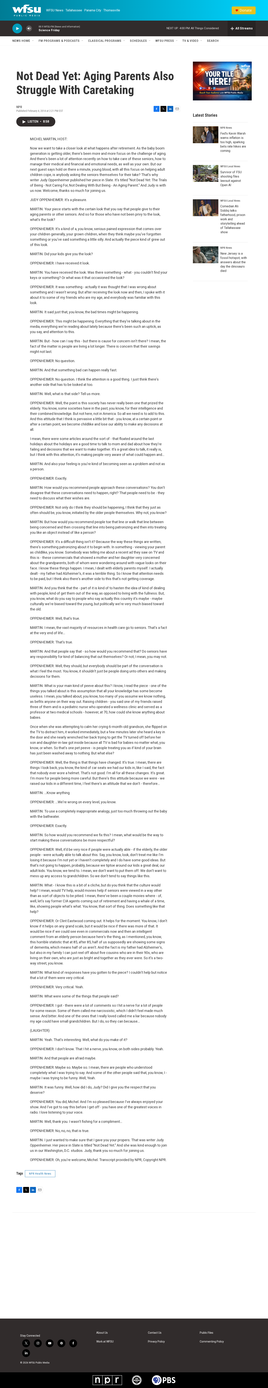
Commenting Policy (212, 1341)
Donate (246, 10)
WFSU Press (164, 40)
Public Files (206, 1332)
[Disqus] (134, 1266)
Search (213, 40)
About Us (102, 1332)
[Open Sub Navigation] (33, 40)
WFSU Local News (230, 166)
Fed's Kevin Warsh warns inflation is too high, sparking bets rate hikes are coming (233, 142)
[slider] (35, 28)
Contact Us (154, 1332)
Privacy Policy (156, 1341)
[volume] (29, 28)
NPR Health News (40, 1173)
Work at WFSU (105, 1341)
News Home (21, 40)
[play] (17, 28)
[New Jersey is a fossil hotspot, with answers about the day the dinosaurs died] (205, 254)
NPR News (226, 127)
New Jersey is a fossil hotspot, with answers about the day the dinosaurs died (233, 262)
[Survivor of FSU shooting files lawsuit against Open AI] (205, 173)
